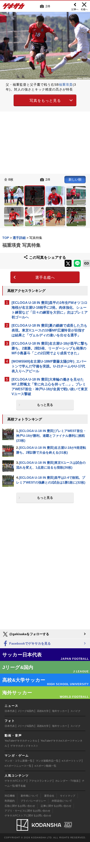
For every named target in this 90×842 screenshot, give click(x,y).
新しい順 (75, 179)
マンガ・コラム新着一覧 (19, 760)
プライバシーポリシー (33, 800)
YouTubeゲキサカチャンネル (21, 740)
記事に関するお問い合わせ (56, 805)
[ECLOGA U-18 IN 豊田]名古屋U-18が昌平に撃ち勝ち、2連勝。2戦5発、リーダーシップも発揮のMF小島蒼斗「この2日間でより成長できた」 (50, 348)
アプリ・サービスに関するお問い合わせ (27, 810)
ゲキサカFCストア (15, 780)
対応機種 (10, 795)
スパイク (75, 711)
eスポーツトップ (71, 760)
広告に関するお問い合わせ (20, 805)
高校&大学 (43, 711)
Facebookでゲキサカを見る (29, 643)
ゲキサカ (13, 7)
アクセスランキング (40, 780)
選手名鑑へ (45, 277)
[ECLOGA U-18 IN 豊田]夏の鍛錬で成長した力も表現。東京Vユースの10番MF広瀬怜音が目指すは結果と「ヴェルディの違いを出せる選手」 (49, 330)
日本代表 (10, 711)
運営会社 (49, 795)
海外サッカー (59, 711)
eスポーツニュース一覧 (18, 765)
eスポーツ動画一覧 (45, 765)
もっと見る (45, 405)
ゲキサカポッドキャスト (24, 745)
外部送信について (62, 800)
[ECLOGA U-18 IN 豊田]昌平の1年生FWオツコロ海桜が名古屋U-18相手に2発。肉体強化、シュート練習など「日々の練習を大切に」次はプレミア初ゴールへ (50, 310)
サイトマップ (67, 795)
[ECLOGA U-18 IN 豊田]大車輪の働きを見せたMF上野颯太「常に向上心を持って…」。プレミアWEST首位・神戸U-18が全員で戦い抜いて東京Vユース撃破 (50, 386)
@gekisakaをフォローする (28, 634)
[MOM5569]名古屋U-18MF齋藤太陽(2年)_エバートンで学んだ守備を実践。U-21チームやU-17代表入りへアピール (49, 366)
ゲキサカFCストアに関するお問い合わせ (28, 815)
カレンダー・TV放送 (67, 780)
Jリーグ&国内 (26, 711)
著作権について (29, 795)
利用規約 (10, 800)
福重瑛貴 (66, 84)
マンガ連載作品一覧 (47, 760)
